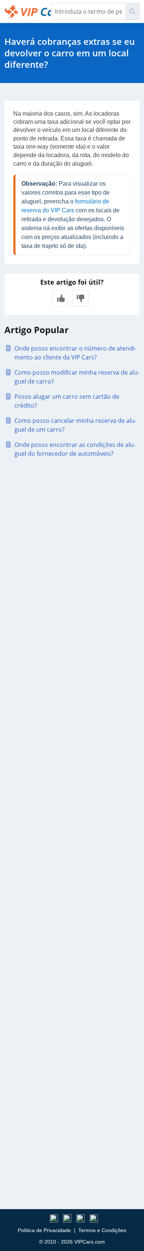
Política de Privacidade (44, 1230)
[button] (60, 298)
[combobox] (88, 11)
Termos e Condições (102, 1230)
